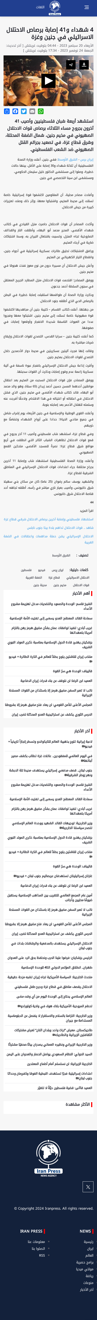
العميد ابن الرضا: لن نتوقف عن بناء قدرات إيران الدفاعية (56, 681)
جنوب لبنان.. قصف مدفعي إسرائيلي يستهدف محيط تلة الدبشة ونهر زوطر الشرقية (50, 772)
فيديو (41, 570)
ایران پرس (57, 570)
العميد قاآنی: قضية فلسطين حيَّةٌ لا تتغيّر (65, 1088)
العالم (89, 1255)
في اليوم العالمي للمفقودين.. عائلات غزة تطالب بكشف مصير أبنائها (51, 758)
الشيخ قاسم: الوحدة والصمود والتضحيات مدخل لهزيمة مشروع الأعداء (52, 606)
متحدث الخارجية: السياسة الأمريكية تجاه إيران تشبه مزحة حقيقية (50, 977)
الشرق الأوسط (67, 159)
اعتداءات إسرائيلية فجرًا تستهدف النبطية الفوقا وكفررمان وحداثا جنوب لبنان (50, 1076)
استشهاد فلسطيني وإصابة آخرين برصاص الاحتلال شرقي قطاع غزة (48, 519)
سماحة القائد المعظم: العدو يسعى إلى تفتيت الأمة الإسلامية (51, 618)
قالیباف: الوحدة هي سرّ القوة (72, 671)
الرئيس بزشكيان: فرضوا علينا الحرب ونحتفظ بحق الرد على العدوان (50, 958)
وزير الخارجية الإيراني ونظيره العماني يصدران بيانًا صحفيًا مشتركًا (50, 1044)
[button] (48, 81)
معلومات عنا (36, 1242)
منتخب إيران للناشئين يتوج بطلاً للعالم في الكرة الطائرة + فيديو (50, 657)
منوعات (88, 1283)
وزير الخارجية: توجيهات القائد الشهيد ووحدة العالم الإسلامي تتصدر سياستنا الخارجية (52, 825)
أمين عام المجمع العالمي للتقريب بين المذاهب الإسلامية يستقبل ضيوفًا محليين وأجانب (49, 897)
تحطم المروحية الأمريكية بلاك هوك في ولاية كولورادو (56, 1006)
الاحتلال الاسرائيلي (77, 577)
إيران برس (86, 159)
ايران (90, 1249)
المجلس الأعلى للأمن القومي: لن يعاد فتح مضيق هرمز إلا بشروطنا (48, 705)
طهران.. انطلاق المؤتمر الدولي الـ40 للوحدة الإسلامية (56, 967)
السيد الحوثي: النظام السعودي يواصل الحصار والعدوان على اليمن (49, 1054)
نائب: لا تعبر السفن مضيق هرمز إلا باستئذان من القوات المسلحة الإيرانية (50, 692)
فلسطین (26, 570)
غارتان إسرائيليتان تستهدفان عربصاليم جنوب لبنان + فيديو (54, 876)
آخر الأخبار (86, 1290)
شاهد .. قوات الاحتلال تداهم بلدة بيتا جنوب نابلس (60, 528)
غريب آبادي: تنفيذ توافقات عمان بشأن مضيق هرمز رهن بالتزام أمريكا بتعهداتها (52, 630)
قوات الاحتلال (81, 585)
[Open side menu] (87, 7)
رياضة (89, 1276)
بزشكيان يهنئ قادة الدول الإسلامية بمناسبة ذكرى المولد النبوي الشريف (50, 644)
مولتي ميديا (84, 1269)
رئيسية (88, 1242)
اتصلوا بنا (38, 1249)
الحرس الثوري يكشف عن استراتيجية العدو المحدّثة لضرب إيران (52, 714)
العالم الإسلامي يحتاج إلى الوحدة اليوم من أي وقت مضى (54, 996)
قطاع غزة (54, 577)
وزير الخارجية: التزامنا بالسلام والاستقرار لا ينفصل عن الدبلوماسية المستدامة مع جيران (50, 1018)
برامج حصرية (84, 1262)
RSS (42, 1255)
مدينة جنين (40, 585)
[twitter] (88, 1186)
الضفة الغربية (34, 577)
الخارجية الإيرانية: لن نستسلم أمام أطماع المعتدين (59, 1064)
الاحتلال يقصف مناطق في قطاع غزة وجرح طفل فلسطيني (53, 987)
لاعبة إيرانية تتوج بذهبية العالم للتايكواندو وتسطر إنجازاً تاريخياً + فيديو (50, 744)
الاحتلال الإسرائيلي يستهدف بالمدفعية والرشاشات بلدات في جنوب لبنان (51, 945)
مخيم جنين (59, 585)
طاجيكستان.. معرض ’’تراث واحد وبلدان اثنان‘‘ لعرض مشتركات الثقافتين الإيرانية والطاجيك (53, 1032)
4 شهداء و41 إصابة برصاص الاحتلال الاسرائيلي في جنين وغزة (49, 33)
